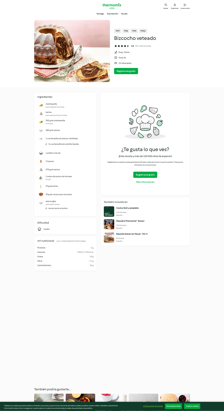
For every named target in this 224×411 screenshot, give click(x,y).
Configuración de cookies (153, 406)
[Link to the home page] (112, 6)
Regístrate (174, 8)
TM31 (143, 31)
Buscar (166, 8)
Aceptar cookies (192, 406)
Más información (145, 182)
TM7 (118, 31)
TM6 (126, 31)
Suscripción (112, 13)
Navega (100, 13)
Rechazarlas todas (173, 406)
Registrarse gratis (126, 71)
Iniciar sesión (185, 8)
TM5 (134, 31)
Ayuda (124, 13)
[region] (112, 406)
